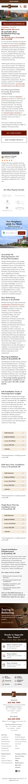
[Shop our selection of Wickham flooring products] (20, 207)
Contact (17, 765)
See (17, 83)
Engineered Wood (20, 737)
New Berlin (14, 714)
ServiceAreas (5, 27)
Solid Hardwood (20, 735)
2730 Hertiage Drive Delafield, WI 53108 (14, 703)
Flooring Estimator (7, 761)
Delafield (14, 698)
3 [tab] (6, 184)
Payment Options (6, 758)
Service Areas (19, 754)
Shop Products (6, 752)
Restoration (5, 741)
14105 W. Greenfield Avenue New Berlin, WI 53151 (14, 720)
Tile (16, 744)
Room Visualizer (7, 620)
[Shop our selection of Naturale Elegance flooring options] (20, 200)
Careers (17, 756)
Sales (3, 756)
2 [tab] (5, 184)
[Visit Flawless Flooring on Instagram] (19, 769)
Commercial (5, 748)
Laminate (18, 741)
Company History (21, 752)
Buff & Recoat (5, 739)
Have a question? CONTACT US (14, 23)
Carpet (17, 746)
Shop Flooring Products (14, 140)
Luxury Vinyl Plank (20, 739)
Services (4, 733)
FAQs (16, 758)
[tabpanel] (14, 169)
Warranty (18, 763)
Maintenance (19, 761)
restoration (4, 45)
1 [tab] (3, 184)
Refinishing (4, 737)
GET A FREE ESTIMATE (14, 133)
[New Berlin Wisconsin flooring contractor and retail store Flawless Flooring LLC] (14, 692)
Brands (3, 754)
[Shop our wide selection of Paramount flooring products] (20, 194)
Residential (4, 746)
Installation (5, 735)
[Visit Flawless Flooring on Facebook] (16, 769)
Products (18, 733)
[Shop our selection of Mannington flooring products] (7, 206)
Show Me (21, 231)
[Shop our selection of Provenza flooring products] (7, 193)
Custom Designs (6, 744)
